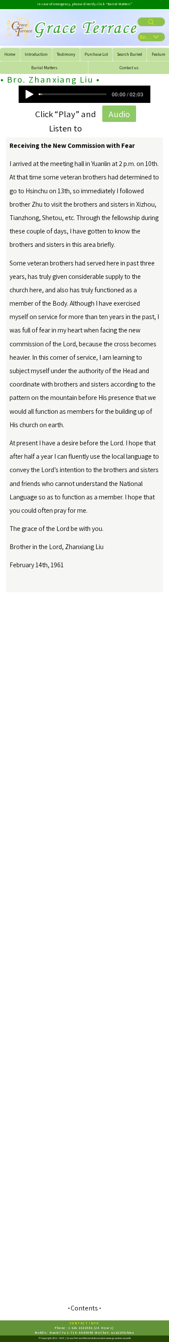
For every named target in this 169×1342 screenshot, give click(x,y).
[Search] (151, 21)
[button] (119, 113)
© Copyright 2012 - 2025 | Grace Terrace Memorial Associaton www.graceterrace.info (85, 1338)
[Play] (29, 94)
